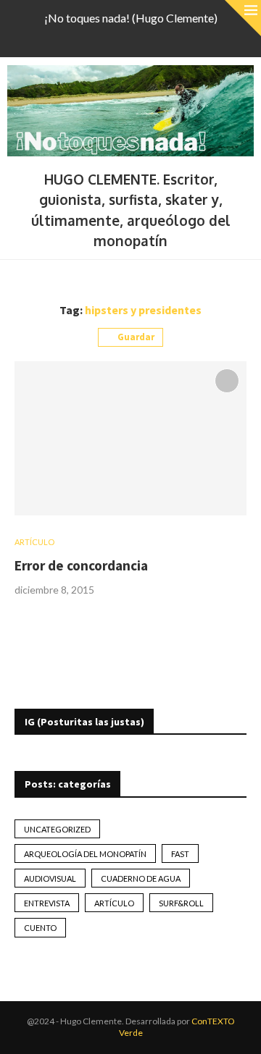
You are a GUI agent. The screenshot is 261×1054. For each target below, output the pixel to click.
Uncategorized (57, 829)
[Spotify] (158, 37)
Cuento (40, 927)
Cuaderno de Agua (141, 878)
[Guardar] (227, 380)
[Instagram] (121, 37)
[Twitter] (102, 37)
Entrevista (47, 903)
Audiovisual (50, 878)
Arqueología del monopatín (85, 854)
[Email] (140, 37)
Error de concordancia (81, 565)
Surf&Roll (181, 903)
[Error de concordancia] (130, 438)
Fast (180, 854)
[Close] (243, 18)
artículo (114, 903)
